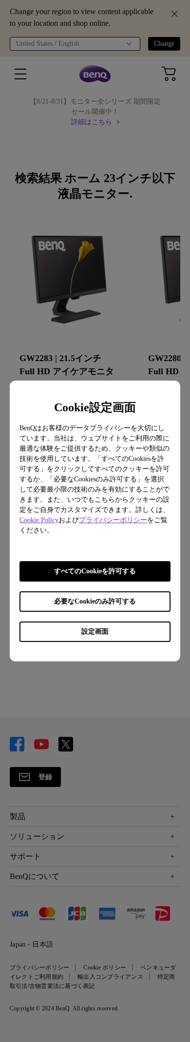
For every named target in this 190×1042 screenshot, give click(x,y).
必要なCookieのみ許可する (95, 601)
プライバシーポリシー (113, 520)
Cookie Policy (38, 520)
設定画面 (95, 631)
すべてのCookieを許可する (95, 571)
